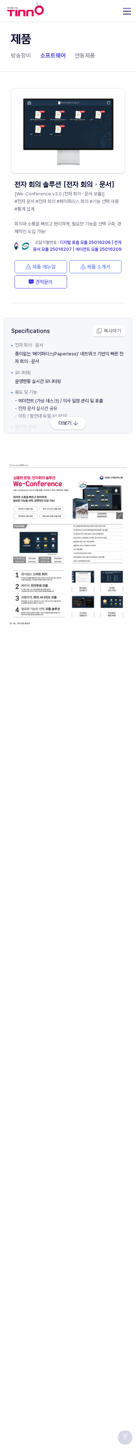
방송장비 (21, 55)
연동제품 (85, 55)
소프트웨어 (53, 55)
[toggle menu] (127, 11)
